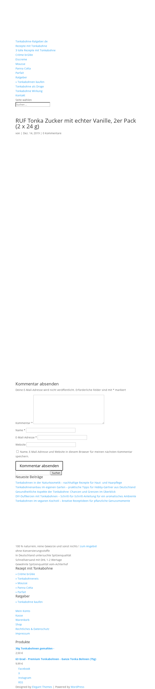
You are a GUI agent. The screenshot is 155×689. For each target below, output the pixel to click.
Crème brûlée (24, 55)
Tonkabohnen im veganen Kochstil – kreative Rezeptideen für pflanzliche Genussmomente (73, 501)
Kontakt (20, 95)
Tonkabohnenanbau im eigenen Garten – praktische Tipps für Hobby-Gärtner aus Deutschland (76, 487)
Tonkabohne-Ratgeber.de (32, 41)
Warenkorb (22, 620)
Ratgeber (21, 77)
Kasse (19, 615)
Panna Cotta (23, 68)
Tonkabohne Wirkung (29, 91)
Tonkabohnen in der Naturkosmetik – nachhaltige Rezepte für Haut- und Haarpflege (69, 482)
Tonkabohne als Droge (30, 86)
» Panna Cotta (24, 587)
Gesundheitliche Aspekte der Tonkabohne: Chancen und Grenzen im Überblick (65, 491)
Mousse (20, 64)
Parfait (20, 73)
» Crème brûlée (25, 574)
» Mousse (21, 583)
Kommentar (24, 423)
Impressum (23, 633)
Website (21, 444)
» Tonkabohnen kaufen (30, 82)
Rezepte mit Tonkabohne (31, 46)
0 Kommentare (52, 133)
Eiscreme (21, 59)
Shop (19, 624)
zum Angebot (88, 546)
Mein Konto (23, 611)
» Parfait (21, 592)
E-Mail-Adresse (26, 437)
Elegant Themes (42, 687)
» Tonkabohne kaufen (29, 602)
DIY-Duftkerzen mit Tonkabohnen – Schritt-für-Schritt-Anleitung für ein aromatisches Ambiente (76, 496)
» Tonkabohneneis (27, 578)
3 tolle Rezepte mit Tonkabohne (36, 50)
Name (20, 430)
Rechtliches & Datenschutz (32, 629)
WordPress (77, 687)
